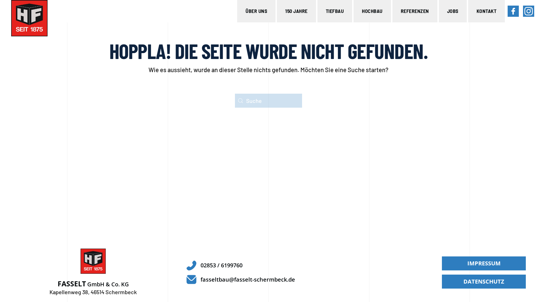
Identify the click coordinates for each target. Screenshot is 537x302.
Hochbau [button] (372, 11)
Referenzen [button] (415, 11)
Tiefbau (335, 11)
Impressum (484, 263)
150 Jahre (296, 11)
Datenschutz (483, 281)
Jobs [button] (452, 11)
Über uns (256, 11)
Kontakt (487, 11)
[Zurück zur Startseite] (29, 18)
